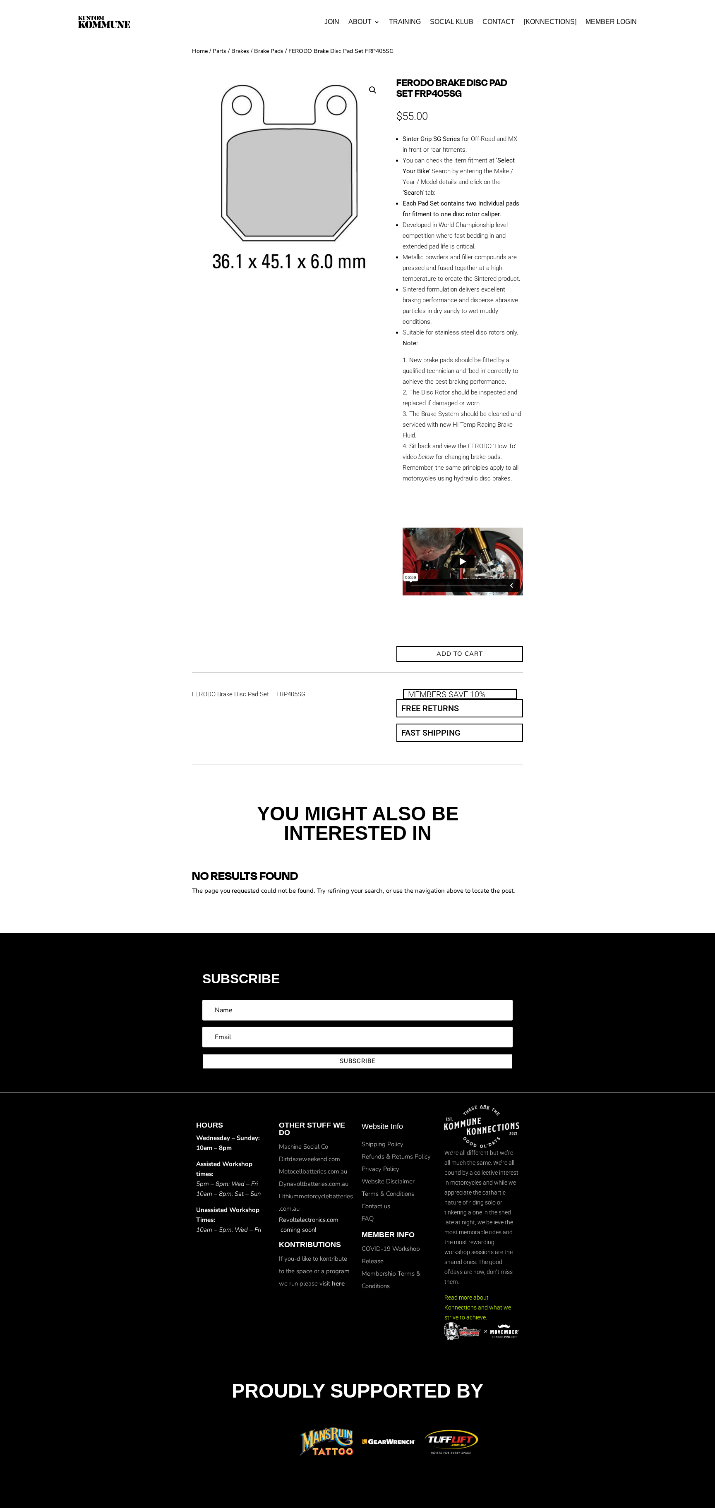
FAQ (368, 1218)
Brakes (240, 51)
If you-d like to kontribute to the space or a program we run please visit (314, 1271)
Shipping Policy (382, 1144)
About (360, 21)
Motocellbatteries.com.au (313, 1171)
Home (200, 51)
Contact (498, 21)
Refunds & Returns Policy (396, 1156)
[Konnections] (550, 21)
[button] (372, 90)
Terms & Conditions (388, 1194)
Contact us (376, 1206)
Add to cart (460, 654)
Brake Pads (268, 51)
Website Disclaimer (388, 1181)
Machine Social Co (303, 1146)
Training (405, 21)
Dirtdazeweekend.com (309, 1159)
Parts (219, 51)
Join (331, 21)
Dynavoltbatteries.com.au (313, 1184)
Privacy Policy (380, 1169)
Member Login (611, 21)
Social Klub (451, 21)
